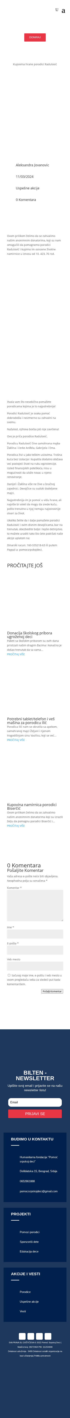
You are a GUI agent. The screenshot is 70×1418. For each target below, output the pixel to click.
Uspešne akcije (27, 188)
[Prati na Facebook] (22, 1336)
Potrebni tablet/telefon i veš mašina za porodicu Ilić (31, 720)
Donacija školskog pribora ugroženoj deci (29, 634)
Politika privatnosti (42, 1356)
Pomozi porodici (29, 1232)
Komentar (14, 888)
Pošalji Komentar (52, 991)
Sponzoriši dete (29, 1241)
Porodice (25, 1291)
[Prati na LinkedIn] (39, 1336)
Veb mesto (13, 959)
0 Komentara (26, 199)
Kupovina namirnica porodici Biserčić (32, 806)
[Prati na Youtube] (48, 1336)
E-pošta (13, 943)
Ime (10, 927)
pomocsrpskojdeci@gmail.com (39, 1191)
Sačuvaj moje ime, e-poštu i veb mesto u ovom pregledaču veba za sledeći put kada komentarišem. (34, 980)
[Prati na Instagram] (30, 1336)
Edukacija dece (29, 1251)
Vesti (23, 1311)
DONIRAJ (35, 37)
